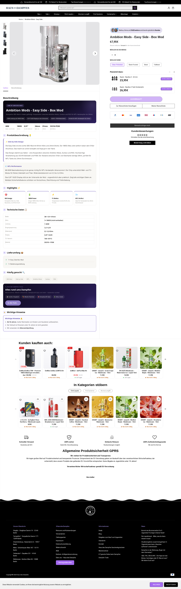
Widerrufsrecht (61, 547)
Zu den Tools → (13, 303)
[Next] (95, 53)
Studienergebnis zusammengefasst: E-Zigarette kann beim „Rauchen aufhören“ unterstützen (154, 544)
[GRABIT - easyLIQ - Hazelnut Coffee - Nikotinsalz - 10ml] (78, 407)
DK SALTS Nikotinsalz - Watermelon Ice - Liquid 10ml (127, 372)
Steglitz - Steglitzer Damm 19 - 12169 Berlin (25, 532)
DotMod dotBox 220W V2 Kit (54, 371)
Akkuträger (124, 14)
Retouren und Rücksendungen (66, 530)
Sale (47, 14)
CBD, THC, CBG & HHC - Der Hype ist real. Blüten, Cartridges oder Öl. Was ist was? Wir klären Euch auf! (154, 558)
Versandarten (60, 534)
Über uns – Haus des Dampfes (66, 557)
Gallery (5, 88)
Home (21, 19)
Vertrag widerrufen (65, 562)
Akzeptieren (171, 584)
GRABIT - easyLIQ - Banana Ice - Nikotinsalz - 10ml (102, 421)
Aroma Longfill (105, 391)
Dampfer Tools (104, 557)
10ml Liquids (68, 14)
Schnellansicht (166, 78)
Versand (123, 45)
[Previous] (14, 53)
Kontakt (101, 544)
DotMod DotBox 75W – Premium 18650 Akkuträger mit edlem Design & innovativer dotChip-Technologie (30, 372)
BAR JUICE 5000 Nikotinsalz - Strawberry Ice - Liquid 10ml (54, 421)
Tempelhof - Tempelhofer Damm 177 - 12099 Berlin (26, 537)
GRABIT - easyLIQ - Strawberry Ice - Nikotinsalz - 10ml (151, 421)
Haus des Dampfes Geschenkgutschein (112, 547)
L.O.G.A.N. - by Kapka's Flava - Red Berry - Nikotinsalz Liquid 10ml (30, 421)
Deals (100, 530)
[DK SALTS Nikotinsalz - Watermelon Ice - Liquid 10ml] (127, 358)
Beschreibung (16, 88)
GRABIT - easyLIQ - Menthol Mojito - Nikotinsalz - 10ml (151, 372)
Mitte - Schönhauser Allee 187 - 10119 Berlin (25, 549)
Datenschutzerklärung (63, 544)
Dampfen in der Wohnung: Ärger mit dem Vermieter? (153, 551)
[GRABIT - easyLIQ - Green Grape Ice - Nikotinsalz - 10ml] (103, 358)
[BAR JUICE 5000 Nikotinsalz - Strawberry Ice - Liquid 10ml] (54, 407)
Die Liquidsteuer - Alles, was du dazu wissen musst (153, 537)
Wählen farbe (115, 60)
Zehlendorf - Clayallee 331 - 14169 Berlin (24, 555)
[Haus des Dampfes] (17, 7)
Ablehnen (156, 584)
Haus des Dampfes (23, 575)
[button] (142, 125)
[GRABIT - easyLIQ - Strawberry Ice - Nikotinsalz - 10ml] (151, 407)
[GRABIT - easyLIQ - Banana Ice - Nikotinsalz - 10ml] (103, 407)
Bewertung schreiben (142, 143)
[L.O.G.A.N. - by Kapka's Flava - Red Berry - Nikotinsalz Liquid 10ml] (30, 407)
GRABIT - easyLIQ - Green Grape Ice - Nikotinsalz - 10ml (102, 372)
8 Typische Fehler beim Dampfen (109, 554)
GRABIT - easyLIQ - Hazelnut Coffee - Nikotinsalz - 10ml (78, 421)
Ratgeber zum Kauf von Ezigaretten (110, 537)
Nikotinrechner (103, 551)
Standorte (102, 540)
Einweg (56, 14)
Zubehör (135, 14)
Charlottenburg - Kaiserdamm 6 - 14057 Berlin (26, 543)
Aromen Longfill (83, 14)
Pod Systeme (98, 14)
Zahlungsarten (61, 537)
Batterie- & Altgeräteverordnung (66, 554)
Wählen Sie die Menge (118, 50)
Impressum (59, 540)
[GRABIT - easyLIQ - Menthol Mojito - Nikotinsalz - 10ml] (151, 358)
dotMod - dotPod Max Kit (78, 371)
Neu (39, 14)
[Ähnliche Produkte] (38, 399)
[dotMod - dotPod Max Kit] (78, 358)
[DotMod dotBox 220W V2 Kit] (54, 358)
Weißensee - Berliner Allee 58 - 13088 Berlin (25, 560)
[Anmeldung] (169, 8)
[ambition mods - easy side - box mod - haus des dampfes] (54, 53)
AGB (57, 551)
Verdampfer (111, 14)
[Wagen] (173, 8)
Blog (100, 534)
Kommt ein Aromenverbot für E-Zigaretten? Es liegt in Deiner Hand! (152, 532)
